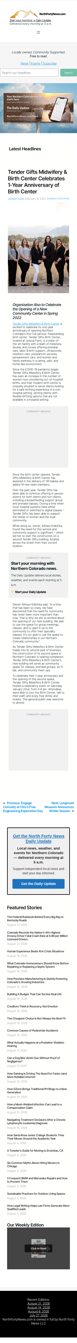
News (25, 63)
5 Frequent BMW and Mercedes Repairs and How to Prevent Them (37, 1179)
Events (35, 63)
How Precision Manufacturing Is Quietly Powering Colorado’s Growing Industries (37, 980)
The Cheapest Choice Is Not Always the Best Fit (36, 1018)
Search (68, 72)
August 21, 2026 (38, 1303)
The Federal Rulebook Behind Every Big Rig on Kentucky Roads (35, 918)
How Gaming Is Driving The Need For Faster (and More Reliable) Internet (37, 1075)
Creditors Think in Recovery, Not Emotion (32, 1006)
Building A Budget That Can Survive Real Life (34, 994)
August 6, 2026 (38, 1311)
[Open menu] (38, 32)
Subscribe (50, 63)
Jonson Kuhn (16, 198)
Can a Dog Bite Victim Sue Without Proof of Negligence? (33, 1059)
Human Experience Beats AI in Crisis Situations (35, 951)
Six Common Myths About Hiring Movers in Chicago (33, 1164)
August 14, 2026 (38, 1307)
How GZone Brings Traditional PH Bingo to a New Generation (37, 1090)
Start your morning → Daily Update (30, 20)
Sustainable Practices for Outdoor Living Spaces (36, 1193)
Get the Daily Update (38, 884)
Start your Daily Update (30, 592)
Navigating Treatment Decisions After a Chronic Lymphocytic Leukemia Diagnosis (36, 1121)
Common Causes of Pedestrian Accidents (32, 1030)
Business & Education (58, 198)
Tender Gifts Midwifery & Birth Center (36, 323)
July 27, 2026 (39, 1315)
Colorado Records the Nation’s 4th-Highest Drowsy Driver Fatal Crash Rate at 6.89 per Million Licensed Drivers (37, 936)
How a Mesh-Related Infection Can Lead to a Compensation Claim (34, 1106)
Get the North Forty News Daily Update (38, 839)
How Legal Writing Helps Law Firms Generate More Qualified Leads (38, 1207)
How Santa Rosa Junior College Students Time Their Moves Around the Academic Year (35, 1136)
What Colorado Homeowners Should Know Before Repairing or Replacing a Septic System (38, 965)
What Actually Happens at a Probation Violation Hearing (35, 1044)
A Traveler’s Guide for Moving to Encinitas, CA (35, 1150)
